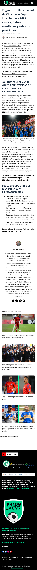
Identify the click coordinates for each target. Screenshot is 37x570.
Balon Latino (6, 34)
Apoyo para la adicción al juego (17, 488)
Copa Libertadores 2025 (12, 46)
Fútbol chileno (15, 34)
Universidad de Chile (24, 65)
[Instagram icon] (24, 300)
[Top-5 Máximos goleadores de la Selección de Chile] (18, 384)
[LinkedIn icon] (16, 300)
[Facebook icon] (13, 300)
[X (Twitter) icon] (20, 300)
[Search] (32, 3)
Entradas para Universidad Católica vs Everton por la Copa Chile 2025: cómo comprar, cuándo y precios (18, 428)
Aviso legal (12, 530)
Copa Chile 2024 (8, 55)
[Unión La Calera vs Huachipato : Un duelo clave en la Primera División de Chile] (18, 323)
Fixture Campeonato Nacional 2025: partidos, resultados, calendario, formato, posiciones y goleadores (17, 367)
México (26, 3)
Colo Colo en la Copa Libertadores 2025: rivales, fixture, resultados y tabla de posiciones (17, 74)
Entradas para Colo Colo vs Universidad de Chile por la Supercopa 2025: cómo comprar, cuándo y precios (18, 177)
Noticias (20, 3)
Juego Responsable (8, 542)
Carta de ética (18, 528)
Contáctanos (20, 542)
